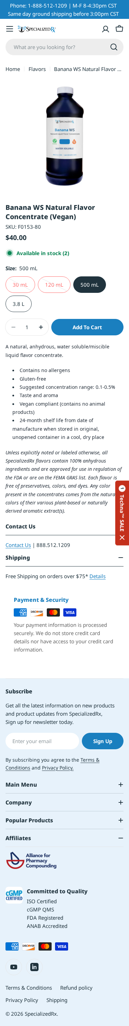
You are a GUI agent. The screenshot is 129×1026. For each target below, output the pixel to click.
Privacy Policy (22, 1000)
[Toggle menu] (10, 29)
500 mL (89, 284)
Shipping (56, 1000)
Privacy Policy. (58, 767)
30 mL (24, 287)
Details (97, 576)
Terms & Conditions (29, 987)
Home (13, 68)
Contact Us (18, 544)
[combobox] (64, 47)
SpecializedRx (41, 1013)
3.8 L (18, 303)
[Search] (114, 47)
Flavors (37, 68)
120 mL (58, 287)
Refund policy (76, 987)
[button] (122, 513)
